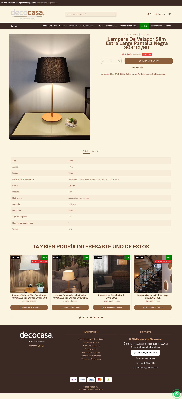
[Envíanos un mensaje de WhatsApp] (177, 394)
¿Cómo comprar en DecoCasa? (91, 339)
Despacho (155, 25)
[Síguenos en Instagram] (12, 26)
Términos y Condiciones (91, 359)
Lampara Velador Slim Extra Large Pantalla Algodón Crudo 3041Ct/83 (29, 296)
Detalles (86, 151)
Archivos (95, 151)
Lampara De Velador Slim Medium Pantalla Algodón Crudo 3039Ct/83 (70, 296)
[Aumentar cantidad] (119, 61)
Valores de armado (91, 342)
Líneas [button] (62, 25)
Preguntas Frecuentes (91, 352)
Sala (99, 25)
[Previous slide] (11, 87)
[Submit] (115, 14)
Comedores (88, 25)
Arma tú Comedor (49, 25)
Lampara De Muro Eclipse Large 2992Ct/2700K (153, 296)
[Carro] (169, 14)
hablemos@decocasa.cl (147, 367)
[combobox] (91, 14)
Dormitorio (74, 25)
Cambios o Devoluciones (91, 356)
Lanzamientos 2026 (128, 25)
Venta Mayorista (91, 349)
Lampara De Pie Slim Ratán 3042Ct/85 (111, 296)
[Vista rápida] (45, 273)
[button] (79, 317)
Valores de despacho (91, 346)
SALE (144, 25)
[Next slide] (87, 87)
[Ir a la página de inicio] (27, 14)
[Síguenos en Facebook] (16, 26)
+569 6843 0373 (147, 358)
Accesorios (110, 25)
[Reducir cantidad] (103, 61)
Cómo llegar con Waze (147, 353)
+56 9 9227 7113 (147, 363)
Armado (168, 25)
